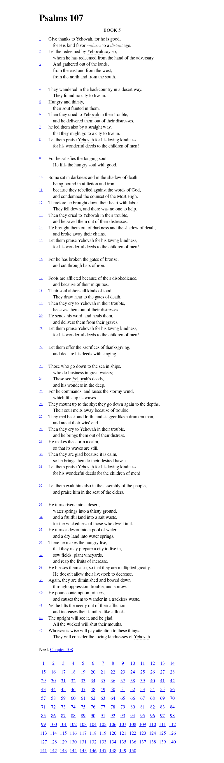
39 (41, 580)
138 (152, 742)
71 (43, 707)
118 (93, 733)
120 (112, 733)
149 (122, 750)
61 (83, 698)
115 (63, 733)
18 (41, 290)
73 (63, 707)
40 (41, 592)
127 (43, 742)
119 (102, 733)
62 (93, 698)
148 (112, 750)
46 (73, 689)
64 (113, 698)
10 (41, 177)
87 (63, 715)
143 (63, 750)
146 (93, 750)
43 (41, 630)
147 (102, 750)
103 (83, 724)
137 (142, 742)
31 (41, 466)
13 (41, 215)
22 (41, 347)
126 (172, 733)
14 (41, 227)
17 (41, 278)
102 (73, 724)
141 (43, 750)
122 (132, 733)
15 (41, 240)
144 (73, 750)
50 (113, 689)
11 (41, 189)
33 (41, 504)
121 (122, 733)
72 (53, 707)
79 (122, 707)
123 (142, 733)
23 (41, 366)
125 (162, 733)
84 (172, 707)
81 (142, 707)
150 (132, 750)
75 (83, 707)
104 (93, 724)
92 (113, 715)
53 (142, 689)
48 (93, 689)
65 (122, 698)
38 (41, 567)
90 (93, 715)
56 (172, 689)
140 (172, 742)
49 (103, 689)
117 (83, 733)
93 (122, 715)
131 (83, 742)
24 (41, 378)
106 (112, 724)
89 (83, 715)
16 (41, 259)
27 (41, 416)
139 (162, 742)
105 (102, 724)
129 (63, 742)
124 (152, 733)
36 (41, 542)
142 (53, 750)
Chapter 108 (61, 649)
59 (63, 698)
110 (152, 724)
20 (41, 315)
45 (63, 689)
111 (162, 724)
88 (73, 715)
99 (43, 724)
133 (102, 742)
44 (53, 689)
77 (103, 707)
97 (162, 715)
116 (73, 733)
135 (122, 742)
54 (152, 689)
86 (53, 715)
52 (132, 689)
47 (83, 689)
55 (162, 689)
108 (132, 724)
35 (41, 529)
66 (132, 698)
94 (132, 715)
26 (41, 404)
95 (142, 715)
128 (53, 742)
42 (41, 618)
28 (41, 429)
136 (132, 742)
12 (41, 202)
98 (172, 715)
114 (53, 733)
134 (112, 742)
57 (43, 698)
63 (103, 698)
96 (152, 715)
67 (142, 698)
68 (152, 698)
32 (41, 485)
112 (172, 724)
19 (41, 303)
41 (41, 605)
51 (122, 689)
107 (122, 724)
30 (41, 454)
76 (93, 707)
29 (41, 441)
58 (53, 698)
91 (103, 715)
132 (93, 742)
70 (172, 698)
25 (41, 391)
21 (41, 328)
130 (73, 742)
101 (63, 724)
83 (162, 707)
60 (73, 698)
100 (53, 724)
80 (132, 707)
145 (83, 750)
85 (43, 715)
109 (142, 724)
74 (73, 707)
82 (152, 707)
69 (162, 698)
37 (41, 555)
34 (41, 517)
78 (113, 707)
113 (43, 733)
